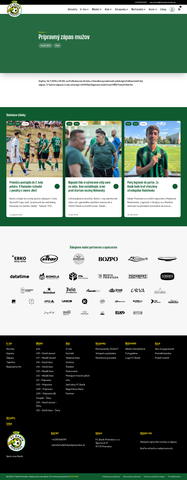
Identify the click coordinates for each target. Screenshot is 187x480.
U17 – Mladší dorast (46, 357)
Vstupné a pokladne (106, 353)
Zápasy (10, 357)
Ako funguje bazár (164, 348)
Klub (11, 124)
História (70, 362)
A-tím (26, 124)
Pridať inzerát (162, 357)
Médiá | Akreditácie (135, 348)
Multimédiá (130, 343)
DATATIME (74, 476)
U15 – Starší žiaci (44, 362)
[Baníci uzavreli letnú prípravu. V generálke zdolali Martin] (94, 169)
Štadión (70, 366)
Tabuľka (10, 362)
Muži (57, 45)
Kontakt (70, 353)
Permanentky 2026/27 (107, 348)
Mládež (39, 343)
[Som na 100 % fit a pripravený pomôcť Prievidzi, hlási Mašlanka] (153, 169)
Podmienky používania (111, 476)
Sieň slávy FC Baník (75, 384)
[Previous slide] (11, 169)
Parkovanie (71, 371)
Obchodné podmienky (132, 476)
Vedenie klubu (73, 357)
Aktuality (10, 417)
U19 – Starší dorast (45, 353)
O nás (69, 348)
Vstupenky (100, 343)
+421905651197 (141, 2)
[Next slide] (175, 169)
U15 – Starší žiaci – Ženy (48, 410)
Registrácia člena (74, 389)
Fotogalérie (131, 353)
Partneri (70, 393)
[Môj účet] (172, 9)
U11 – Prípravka (43, 380)
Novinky (10, 348)
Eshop (9, 423)
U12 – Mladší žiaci (45, 375)
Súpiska (10, 353)
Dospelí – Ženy (43, 397)
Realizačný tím (13, 366)
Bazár (157, 343)
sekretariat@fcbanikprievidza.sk (163, 2)
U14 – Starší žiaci (44, 366)
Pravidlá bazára (163, 353)
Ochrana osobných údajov (154, 476)
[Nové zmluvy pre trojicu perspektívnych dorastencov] (35, 169)
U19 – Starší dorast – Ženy (46, 404)
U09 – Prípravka (44, 389)
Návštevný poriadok (106, 357)
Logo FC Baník (132, 357)
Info (38, 348)
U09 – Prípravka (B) (46, 393)
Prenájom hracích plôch (78, 375)
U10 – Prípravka (44, 384)
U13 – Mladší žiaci (45, 371)
